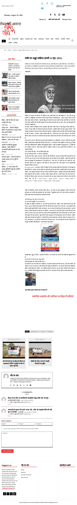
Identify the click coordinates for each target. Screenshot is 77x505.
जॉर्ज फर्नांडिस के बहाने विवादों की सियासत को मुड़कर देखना (14, 100)
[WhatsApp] (69, 71)
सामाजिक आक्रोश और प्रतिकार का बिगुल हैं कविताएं (52, 296)
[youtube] (30, 385)
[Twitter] (65, 71)
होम (5, 50)
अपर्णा (3, 154)
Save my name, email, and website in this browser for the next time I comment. (21, 428)
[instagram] (14, 385)
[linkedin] (17, 385)
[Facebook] (60, 71)
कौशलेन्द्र (4, 174)
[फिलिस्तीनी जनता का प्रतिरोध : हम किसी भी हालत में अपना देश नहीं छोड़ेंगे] (5, 65)
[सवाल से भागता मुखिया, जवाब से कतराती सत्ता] (5, 107)
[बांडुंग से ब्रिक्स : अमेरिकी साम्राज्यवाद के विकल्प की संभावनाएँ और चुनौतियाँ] (5, 83)
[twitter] (24, 385)
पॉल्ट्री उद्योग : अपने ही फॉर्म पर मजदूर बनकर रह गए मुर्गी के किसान (11, 159)
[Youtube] (14, 493)
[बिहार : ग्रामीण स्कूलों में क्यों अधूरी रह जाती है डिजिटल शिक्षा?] (5, 75)
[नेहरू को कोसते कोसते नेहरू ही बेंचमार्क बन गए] (5, 92)
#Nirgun (43, 331)
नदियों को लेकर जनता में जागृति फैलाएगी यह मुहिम (40, 362)
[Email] (73, 71)
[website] (27, 385)
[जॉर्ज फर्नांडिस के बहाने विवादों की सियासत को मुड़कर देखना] (5, 99)
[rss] (20, 385)
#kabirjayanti (35, 331)
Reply (9, 404)
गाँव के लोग (27, 71)
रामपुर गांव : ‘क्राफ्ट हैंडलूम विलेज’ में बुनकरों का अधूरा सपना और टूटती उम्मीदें (11, 130)
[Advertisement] (50, 316)
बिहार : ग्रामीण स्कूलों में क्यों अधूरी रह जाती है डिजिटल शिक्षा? (14, 76)
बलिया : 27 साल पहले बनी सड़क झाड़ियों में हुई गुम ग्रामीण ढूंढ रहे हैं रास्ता (11, 169)
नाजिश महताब (5, 125)
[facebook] (10, 385)
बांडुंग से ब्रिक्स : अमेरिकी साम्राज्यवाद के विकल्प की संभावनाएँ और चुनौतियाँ (14, 84)
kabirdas (50, 331)
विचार (9, 50)
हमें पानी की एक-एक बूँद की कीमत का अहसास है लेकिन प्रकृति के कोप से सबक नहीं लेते (14, 363)
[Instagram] (11, 493)
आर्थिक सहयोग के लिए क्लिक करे (8, 488)
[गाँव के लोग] (6, 380)
